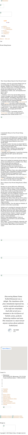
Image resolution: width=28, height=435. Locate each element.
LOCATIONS (6, 27)
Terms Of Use (6, 396)
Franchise (5, 389)
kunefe (8, 151)
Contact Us (6, 33)
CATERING (6, 32)
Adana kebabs (21, 101)
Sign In (2, 38)
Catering (5, 390)
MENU (5, 26)
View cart (7, 38)
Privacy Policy (6, 394)
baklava (3, 151)
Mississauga (9, 29)
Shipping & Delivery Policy (10, 398)
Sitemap (5, 404)
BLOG (5, 30)
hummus (7, 103)
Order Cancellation (7, 401)
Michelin (5, 391)
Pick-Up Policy (7, 397)
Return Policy (6, 400)
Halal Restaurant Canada (9, 403)
